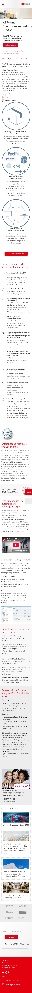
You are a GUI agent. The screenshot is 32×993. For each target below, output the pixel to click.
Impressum (5, 960)
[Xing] (6, 972)
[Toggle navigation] (3, 4)
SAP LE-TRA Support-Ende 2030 (16, 824)
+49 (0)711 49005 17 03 (14, 980)
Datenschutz (6, 963)
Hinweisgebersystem (8, 967)
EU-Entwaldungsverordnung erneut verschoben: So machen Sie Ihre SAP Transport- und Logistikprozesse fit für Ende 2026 (15, 848)
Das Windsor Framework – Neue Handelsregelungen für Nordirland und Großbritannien (16, 874)
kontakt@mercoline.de (13, 985)
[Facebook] (8, 972)
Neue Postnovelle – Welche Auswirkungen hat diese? (14, 896)
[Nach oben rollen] (28, 989)
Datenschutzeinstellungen (10, 965)
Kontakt (11, 936)
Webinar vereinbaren (16, 253)
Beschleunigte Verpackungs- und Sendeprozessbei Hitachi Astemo (13, 794)
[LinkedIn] (3, 972)
